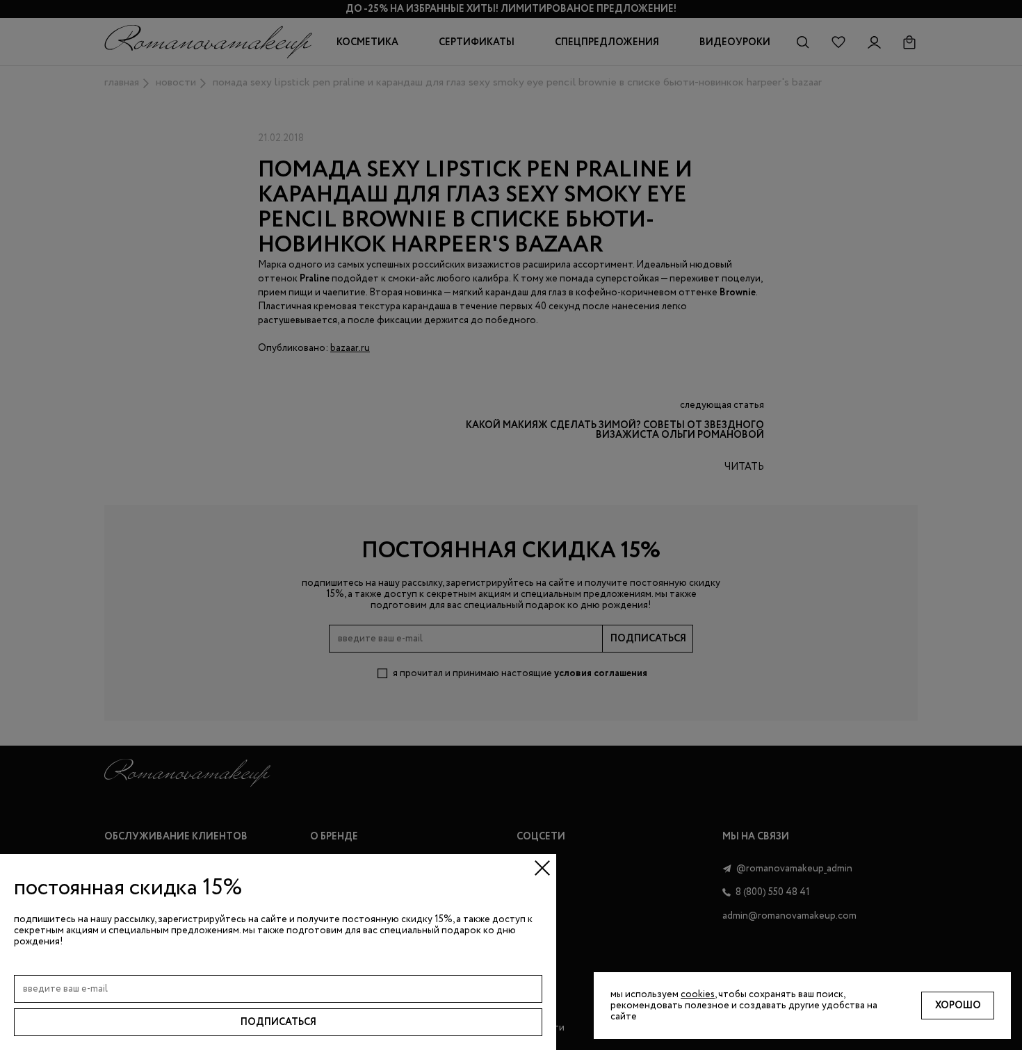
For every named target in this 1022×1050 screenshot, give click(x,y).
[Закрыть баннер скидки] (542, 868)
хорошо (958, 1005)
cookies (698, 994)
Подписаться (278, 1022)
